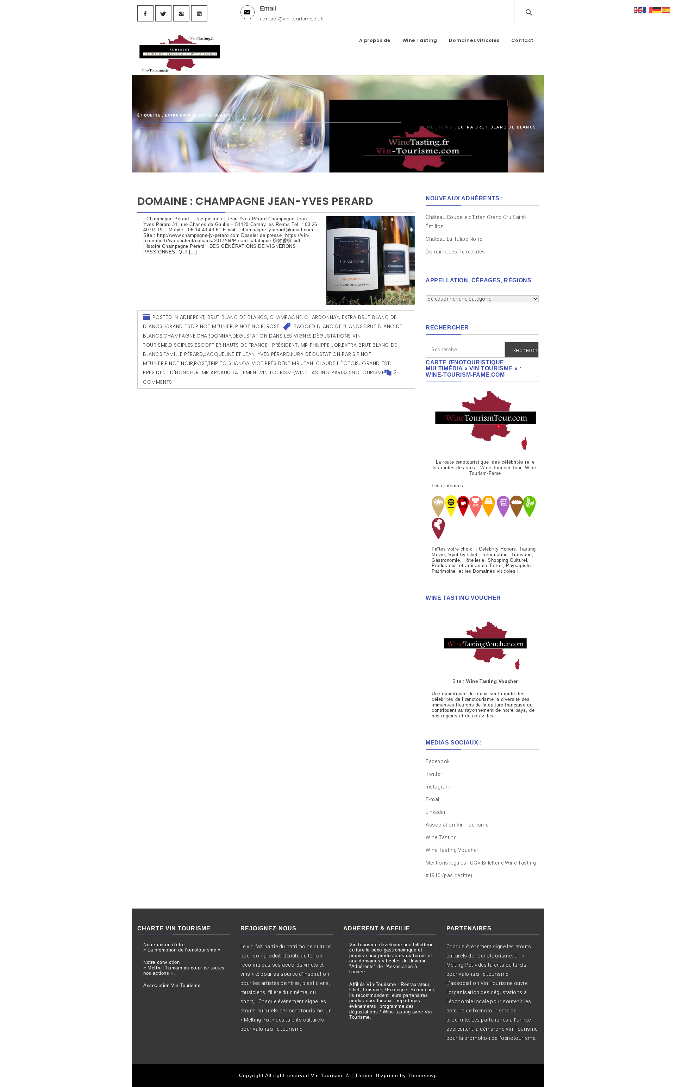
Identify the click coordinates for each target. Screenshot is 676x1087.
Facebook (438, 761)
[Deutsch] (657, 10)
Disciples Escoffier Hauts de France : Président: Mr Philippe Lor (255, 344)
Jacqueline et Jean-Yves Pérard (247, 354)
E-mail (433, 799)
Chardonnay (321, 317)
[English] (638, 10)
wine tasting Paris (320, 372)
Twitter (434, 774)
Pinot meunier (214, 326)
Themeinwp (422, 1075)
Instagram (438, 787)
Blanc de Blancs (340, 326)
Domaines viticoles (474, 40)
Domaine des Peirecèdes (455, 252)
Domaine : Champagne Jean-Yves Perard (255, 201)
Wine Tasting (419, 40)
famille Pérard (183, 354)
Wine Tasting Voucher (452, 850)
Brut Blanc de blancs (237, 317)
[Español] (666, 10)
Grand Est (179, 326)
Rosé (273, 326)
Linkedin (435, 812)
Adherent (192, 317)
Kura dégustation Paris (323, 354)
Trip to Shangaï (229, 363)
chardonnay (213, 335)
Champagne (286, 317)
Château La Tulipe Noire (454, 239)
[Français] (647, 10)
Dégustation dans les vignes (272, 335)
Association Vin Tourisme (457, 825)
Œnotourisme (365, 372)
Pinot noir (249, 326)
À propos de (374, 40)
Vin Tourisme (277, 372)
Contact (522, 40)
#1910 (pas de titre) (449, 875)
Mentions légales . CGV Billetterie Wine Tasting (481, 863)
